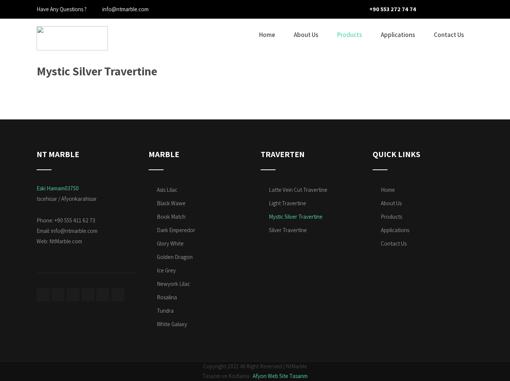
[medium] (87, 294)
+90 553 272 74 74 (392, 9)
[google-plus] (466, 9)
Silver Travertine (288, 230)
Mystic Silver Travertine (296, 216)
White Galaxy (172, 324)
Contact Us (449, 35)
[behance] (102, 294)
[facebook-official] (43, 294)
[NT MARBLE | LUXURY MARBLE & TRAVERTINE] (72, 23)
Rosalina (167, 297)
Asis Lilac (167, 189)
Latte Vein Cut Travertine (298, 189)
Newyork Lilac (173, 283)
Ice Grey (166, 270)
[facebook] (427, 9)
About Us (306, 35)
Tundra (165, 310)
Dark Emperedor (176, 230)
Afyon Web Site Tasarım (280, 376)
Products (349, 35)
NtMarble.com (65, 241)
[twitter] (440, 9)
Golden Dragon (175, 256)
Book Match (171, 216)
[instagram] (453, 9)
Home (267, 35)
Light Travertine (287, 203)
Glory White (170, 243)
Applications (398, 35)
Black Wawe (171, 203)
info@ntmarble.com (74, 230)
